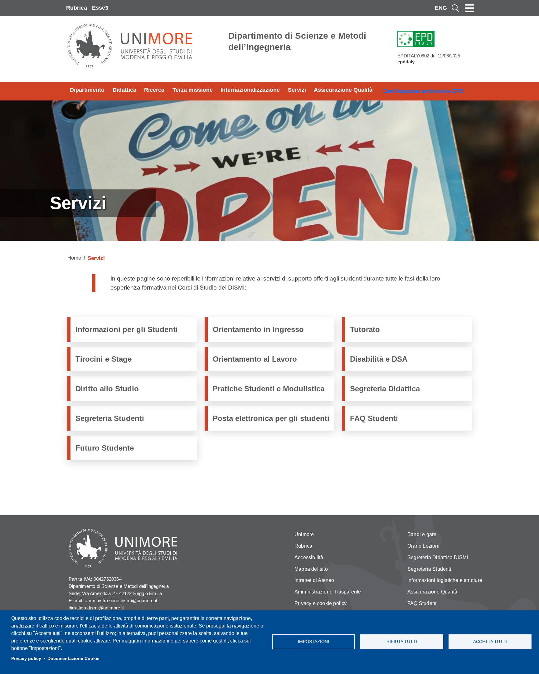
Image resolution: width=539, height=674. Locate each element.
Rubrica (76, 8)
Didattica (124, 90)
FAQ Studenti (374, 418)
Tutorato (365, 329)
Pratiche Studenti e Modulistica (268, 388)
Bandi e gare (421, 534)
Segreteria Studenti (109, 418)
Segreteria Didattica (385, 388)
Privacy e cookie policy (320, 603)
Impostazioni (313, 641)
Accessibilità (308, 557)
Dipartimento (87, 90)
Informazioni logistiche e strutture (444, 580)
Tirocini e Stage (103, 359)
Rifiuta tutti (401, 641)
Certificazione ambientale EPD (423, 91)
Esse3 (100, 8)
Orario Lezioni (423, 546)
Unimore (304, 534)
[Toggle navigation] (469, 8)
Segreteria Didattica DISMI (437, 557)
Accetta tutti (490, 641)
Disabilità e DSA (378, 359)
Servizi (297, 90)
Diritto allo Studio (107, 388)
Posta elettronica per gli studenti (271, 418)
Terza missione (192, 90)
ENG (441, 8)
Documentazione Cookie (73, 658)
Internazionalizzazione (250, 90)
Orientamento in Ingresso (258, 329)
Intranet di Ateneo (314, 580)
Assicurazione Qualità (343, 90)
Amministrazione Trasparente (327, 591)
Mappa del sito (311, 569)
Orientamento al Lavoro (255, 359)
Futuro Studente (104, 448)
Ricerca (154, 90)
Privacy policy (26, 658)
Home (74, 258)
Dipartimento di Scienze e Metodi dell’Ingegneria (297, 41)
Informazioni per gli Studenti (126, 329)
